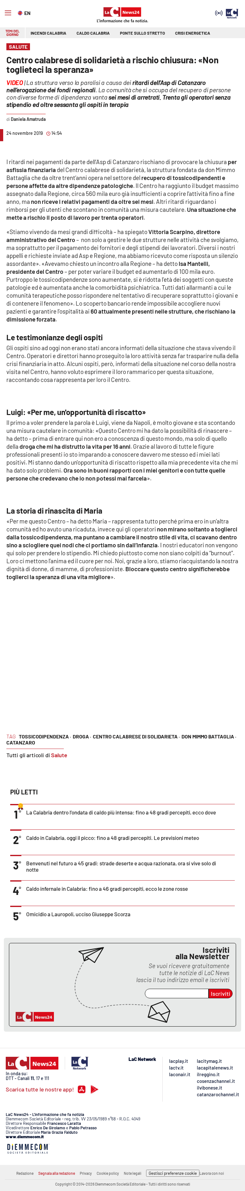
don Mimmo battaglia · (209, 736)
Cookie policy (108, 1173)
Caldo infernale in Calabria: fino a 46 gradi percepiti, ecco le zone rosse (107, 888)
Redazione (24, 1173)
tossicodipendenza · (45, 736)
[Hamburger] (8, 13)
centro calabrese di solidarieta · (136, 736)
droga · (82, 736)
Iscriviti (220, 993)
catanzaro (20, 742)
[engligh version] (21, 12)
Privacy (86, 1173)
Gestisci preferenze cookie (173, 1173)
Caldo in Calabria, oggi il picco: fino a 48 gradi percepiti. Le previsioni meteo (112, 837)
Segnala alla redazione (56, 1173)
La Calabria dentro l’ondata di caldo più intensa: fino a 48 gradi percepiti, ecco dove (121, 812)
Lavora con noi (211, 1173)
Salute (59, 754)
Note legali (132, 1173)
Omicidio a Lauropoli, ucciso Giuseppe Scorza (78, 914)
